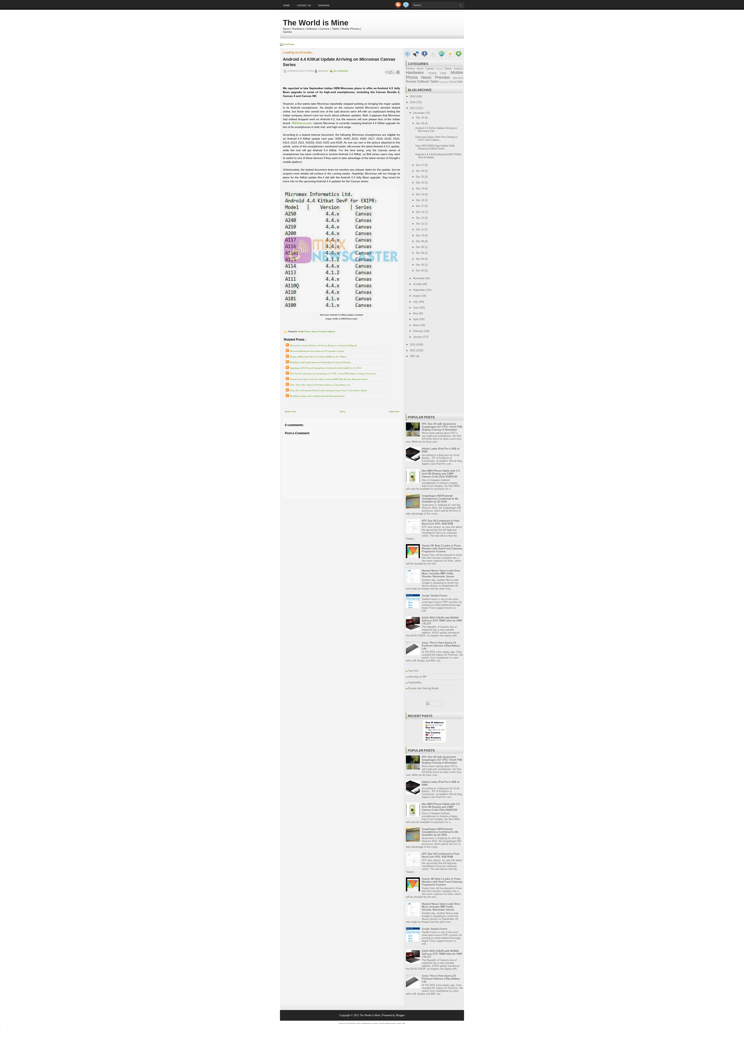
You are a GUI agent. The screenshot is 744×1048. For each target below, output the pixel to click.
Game (448, 68)
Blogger (400, 1015)
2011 (413, 350)
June (416, 307)
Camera (429, 68)
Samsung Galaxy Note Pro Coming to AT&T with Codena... (436, 138)
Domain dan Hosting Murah (423, 688)
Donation (323, 5)
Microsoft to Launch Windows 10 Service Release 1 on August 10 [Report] (323, 345)
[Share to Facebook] (398, 72)
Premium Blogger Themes (387, 1023)
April (416, 319)
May (416, 313)
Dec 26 (420, 170)
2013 (413, 108)
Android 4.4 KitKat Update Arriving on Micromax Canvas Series (339, 62)
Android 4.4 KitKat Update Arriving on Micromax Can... (436, 129)
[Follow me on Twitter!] (406, 7)
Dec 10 (420, 235)
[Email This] (387, 72)
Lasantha (375, 1023)
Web (459, 81)
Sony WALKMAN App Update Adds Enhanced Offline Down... (435, 147)
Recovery (458, 78)
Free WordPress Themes (353, 1023)
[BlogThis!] (391, 72)
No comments (340, 71)
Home (286, 5)
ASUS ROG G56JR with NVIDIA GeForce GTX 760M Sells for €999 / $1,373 (442, 620)
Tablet (434, 81)
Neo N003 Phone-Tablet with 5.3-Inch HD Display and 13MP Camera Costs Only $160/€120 (441, 473)
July (415, 301)
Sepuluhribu (414, 682)
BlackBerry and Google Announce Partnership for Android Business (320, 362)
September (419, 289)
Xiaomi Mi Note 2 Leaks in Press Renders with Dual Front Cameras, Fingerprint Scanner (442, 548)
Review (411, 81)
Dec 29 (420, 123)
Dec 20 (420, 188)
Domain (439, 69)
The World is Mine (315, 22)
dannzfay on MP (417, 676)
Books (420, 68)
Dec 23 (420, 176)
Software (331, 331)
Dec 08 (420, 247)
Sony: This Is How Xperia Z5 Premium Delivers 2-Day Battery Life (320, 385)
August (417, 295)
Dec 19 (420, 194)
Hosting (432, 73)
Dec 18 (420, 200)
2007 (413, 356)
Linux (443, 73)
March (417, 325)
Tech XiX (413, 670)
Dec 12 (420, 223)
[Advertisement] (328, 501)
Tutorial (453, 81)
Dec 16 (420, 212)
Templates (443, 82)
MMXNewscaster (302, 123)
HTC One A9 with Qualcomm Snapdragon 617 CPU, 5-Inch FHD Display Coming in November (333, 373)
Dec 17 (420, 206)
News (314, 331)
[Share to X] (394, 72)
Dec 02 (420, 270)
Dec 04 (420, 264)
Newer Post (290, 411)
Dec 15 (420, 217)
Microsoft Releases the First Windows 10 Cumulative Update (317, 351)
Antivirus (410, 68)
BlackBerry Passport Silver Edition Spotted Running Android (317, 396)
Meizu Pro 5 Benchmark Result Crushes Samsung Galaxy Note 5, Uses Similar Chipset (328, 390)
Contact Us (304, 5)
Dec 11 (420, 229)
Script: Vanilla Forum (434, 595)
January (418, 336)
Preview (322, 331)
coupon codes (400, 1023)
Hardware (415, 72)
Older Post (394, 411)
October (418, 284)
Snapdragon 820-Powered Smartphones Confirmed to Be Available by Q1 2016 (325, 368)
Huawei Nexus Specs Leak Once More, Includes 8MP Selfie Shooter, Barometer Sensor (329, 379)
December (419, 112)
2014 (413, 102)
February (418, 331)
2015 (413, 96)
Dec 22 (420, 182)
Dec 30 (420, 117)
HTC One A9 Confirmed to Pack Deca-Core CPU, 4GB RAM (440, 522)
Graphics (458, 68)
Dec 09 (420, 241)
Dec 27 (420, 165)
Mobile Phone (304, 331)
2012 (413, 344)
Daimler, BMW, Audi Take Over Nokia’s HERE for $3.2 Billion (318, 357)
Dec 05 (420, 258)
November (419, 278)
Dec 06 (420, 252)
